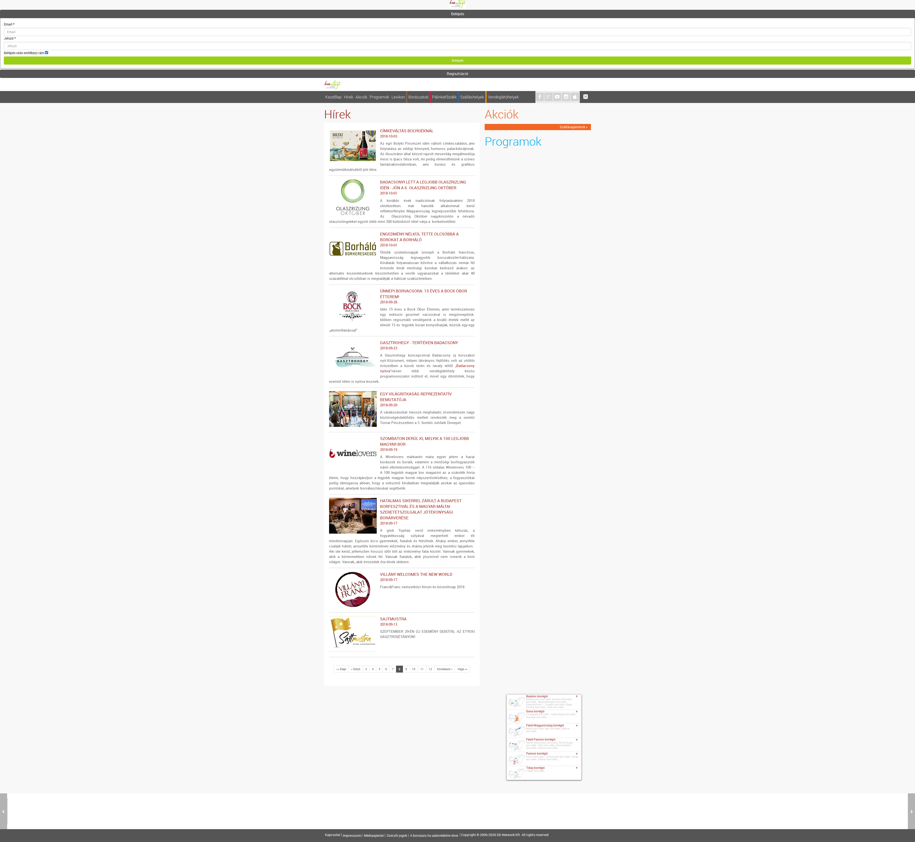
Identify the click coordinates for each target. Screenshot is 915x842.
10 (413, 669)
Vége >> (463, 669)
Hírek (348, 97)
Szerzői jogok (397, 835)
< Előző (355, 669)
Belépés (457, 13)
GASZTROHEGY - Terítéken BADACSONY (419, 345)
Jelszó (10, 38)
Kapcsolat (332, 835)
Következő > (444, 669)
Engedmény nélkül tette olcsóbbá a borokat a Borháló (419, 239)
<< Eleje (341, 669)
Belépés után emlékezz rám (24, 53)
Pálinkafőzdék (444, 97)
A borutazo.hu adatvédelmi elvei (434, 835)
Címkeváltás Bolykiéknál (406, 133)
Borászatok (418, 97)
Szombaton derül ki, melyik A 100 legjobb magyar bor (424, 444)
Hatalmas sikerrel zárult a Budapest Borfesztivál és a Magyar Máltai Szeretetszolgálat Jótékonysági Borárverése (421, 512)
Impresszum (352, 835)
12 (430, 669)
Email (9, 24)
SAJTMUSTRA (393, 621)
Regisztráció (457, 73)
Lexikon (398, 97)
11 (422, 669)
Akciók (361, 97)
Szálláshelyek (472, 97)
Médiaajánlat (374, 835)
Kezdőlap (333, 97)
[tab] (457, 14)
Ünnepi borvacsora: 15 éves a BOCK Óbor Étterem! (423, 296)
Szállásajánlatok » (574, 127)
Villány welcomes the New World (416, 577)
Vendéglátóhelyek (503, 97)
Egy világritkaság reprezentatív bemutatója (416, 399)
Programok (379, 97)
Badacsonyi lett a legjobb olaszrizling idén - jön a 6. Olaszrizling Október (423, 187)
